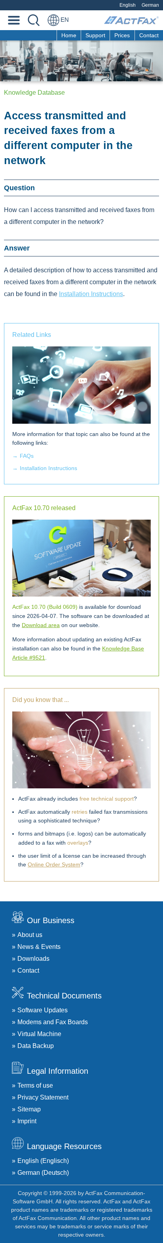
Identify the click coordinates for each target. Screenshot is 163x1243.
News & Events (39, 946)
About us (29, 934)
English (127, 5)
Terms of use (35, 1085)
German (150, 5)
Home (68, 35)
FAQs (27, 456)
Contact (149, 35)
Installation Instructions (91, 294)
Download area (41, 625)
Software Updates (42, 1010)
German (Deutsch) (43, 1172)
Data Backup (35, 1045)
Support (95, 35)
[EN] (53, 20)
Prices (122, 35)
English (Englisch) (43, 1160)
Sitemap (29, 1109)
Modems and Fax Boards (52, 1022)
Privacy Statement (42, 1097)
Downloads (33, 958)
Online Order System (54, 864)
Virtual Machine (39, 1034)
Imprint (26, 1121)
